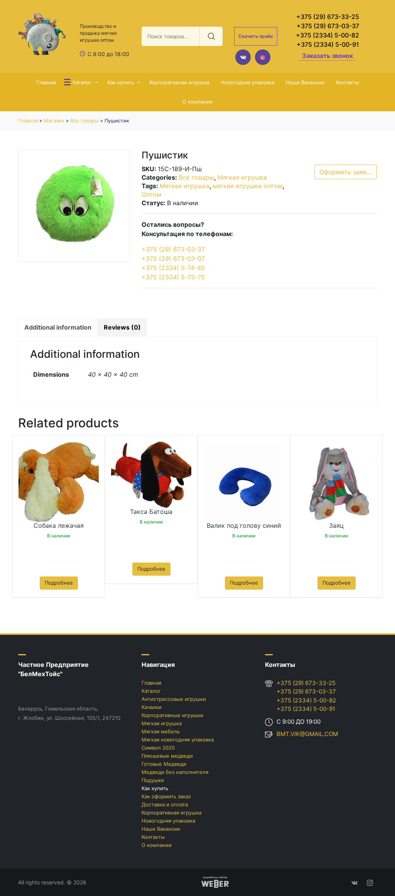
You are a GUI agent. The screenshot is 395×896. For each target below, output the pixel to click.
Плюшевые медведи (167, 756)
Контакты (347, 82)
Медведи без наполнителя (175, 772)
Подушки (153, 780)
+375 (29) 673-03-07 (173, 258)
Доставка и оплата (165, 804)
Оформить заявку (346, 172)
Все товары (84, 120)
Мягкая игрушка (242, 177)
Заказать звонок (327, 56)
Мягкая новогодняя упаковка (178, 739)
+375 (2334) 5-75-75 (173, 277)
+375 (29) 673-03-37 (328, 26)
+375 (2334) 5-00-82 (327, 35)
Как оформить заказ (166, 796)
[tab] (58, 327)
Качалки (152, 707)
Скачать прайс (255, 36)
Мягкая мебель (161, 731)
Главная (46, 82)
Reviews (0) (122, 327)
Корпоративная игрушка (179, 82)
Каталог (82, 82)
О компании (197, 102)
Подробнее (59, 583)
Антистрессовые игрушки (174, 699)
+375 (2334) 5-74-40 (173, 268)
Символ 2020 (158, 748)
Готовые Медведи (164, 764)
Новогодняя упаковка (247, 82)
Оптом (151, 194)
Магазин (54, 120)
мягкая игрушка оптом (247, 186)
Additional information (57, 327)
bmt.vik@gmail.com (307, 734)
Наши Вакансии (305, 82)
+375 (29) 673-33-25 (327, 16)
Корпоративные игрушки (172, 715)
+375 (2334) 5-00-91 (328, 44)
